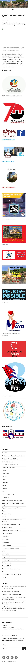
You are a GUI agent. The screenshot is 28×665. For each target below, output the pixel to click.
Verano (4, 577)
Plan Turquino (5, 539)
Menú (14, 9)
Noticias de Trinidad (7, 533)
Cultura (4, 470)
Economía (4, 488)
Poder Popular (5, 542)
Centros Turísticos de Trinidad (10, 459)
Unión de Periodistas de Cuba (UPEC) (11, 574)
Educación (4, 491)
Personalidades (6, 536)
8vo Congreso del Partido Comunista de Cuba (13, 456)
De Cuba (4, 476)
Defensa (4, 479)
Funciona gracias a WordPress (9, 661)
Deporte (4, 485)
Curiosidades (5, 473)
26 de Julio (5, 453)
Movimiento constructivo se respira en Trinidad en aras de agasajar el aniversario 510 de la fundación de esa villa (13, 608)
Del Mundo (5, 482)
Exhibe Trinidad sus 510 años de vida (11, 594)
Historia (4, 516)
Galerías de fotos (6, 514)
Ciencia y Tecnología (7, 461)
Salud (3, 551)
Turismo (4, 571)
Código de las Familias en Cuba (10, 464)
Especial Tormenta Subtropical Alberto (12, 508)
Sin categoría (5, 554)
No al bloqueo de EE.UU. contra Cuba (11, 530)
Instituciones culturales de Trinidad (11, 524)
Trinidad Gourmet (6, 563)
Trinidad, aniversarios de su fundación (11, 568)
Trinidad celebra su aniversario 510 (11, 591)
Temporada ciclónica (7, 557)
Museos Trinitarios (7, 527)
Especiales (5, 511)
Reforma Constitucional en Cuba (10, 548)
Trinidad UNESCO (6, 566)
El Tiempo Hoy (5, 497)
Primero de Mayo (6, 545)
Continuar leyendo (7, 70)
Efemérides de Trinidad (8, 494)
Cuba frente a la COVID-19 (8, 467)
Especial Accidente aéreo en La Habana (12, 500)
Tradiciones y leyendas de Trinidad (11, 560)
